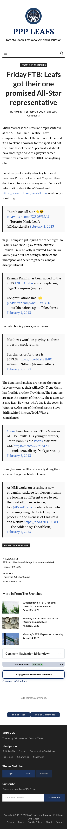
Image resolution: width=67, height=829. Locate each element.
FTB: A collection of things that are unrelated (28, 562)
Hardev (16, 111)
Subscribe (54, 797)
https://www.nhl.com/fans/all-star (24, 193)
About (22, 751)
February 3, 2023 (19, 455)
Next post (8, 573)
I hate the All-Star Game (16, 576)
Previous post (11, 558)
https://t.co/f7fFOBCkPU (41, 522)
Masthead (38, 756)
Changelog (23, 756)
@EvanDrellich (24, 507)
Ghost (36, 818)
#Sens (11, 431)
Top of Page (18, 714)
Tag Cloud (7, 756)
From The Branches (33, 65)
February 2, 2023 (42, 226)
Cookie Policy (35, 822)
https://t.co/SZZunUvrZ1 (31, 446)
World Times (36, 738)
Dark (27, 773)
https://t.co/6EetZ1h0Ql (36, 359)
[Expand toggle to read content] (59, 654)
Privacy (10, 822)
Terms (21, 822)
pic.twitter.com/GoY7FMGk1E (28, 303)
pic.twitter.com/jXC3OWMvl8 (28, 216)
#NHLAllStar (24, 283)
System (44, 773)
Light (10, 773)
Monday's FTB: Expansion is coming (43, 634)
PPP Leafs (33, 31)
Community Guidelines (42, 751)
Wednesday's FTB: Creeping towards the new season (39, 604)
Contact (60, 822)
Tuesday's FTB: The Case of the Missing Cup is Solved (41, 620)
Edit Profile (8, 751)
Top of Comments (45, 714)
